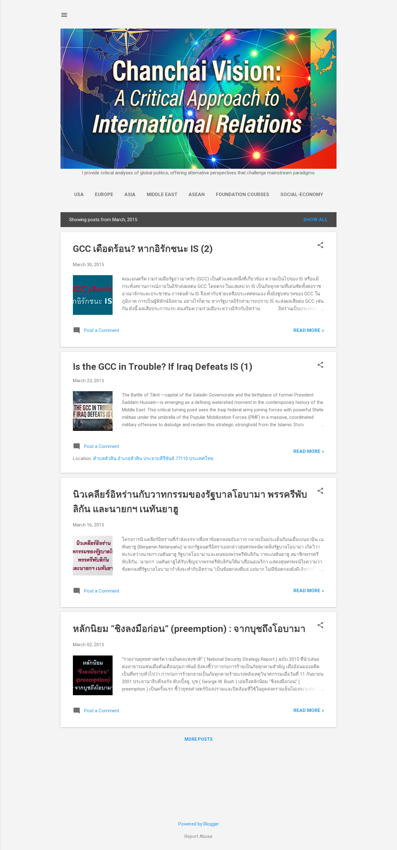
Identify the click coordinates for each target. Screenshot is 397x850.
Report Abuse (198, 836)
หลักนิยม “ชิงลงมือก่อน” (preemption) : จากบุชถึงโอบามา (189, 628)
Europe (104, 194)
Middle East (162, 194)
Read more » (308, 330)
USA (79, 194)
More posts (199, 739)
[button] (320, 245)
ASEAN (197, 194)
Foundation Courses (242, 194)
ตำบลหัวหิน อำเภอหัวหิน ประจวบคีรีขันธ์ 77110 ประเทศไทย (153, 458)
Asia (130, 194)
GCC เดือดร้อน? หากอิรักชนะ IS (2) (143, 248)
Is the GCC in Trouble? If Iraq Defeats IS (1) (162, 366)
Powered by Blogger (198, 824)
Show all (315, 219)
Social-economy (301, 194)
